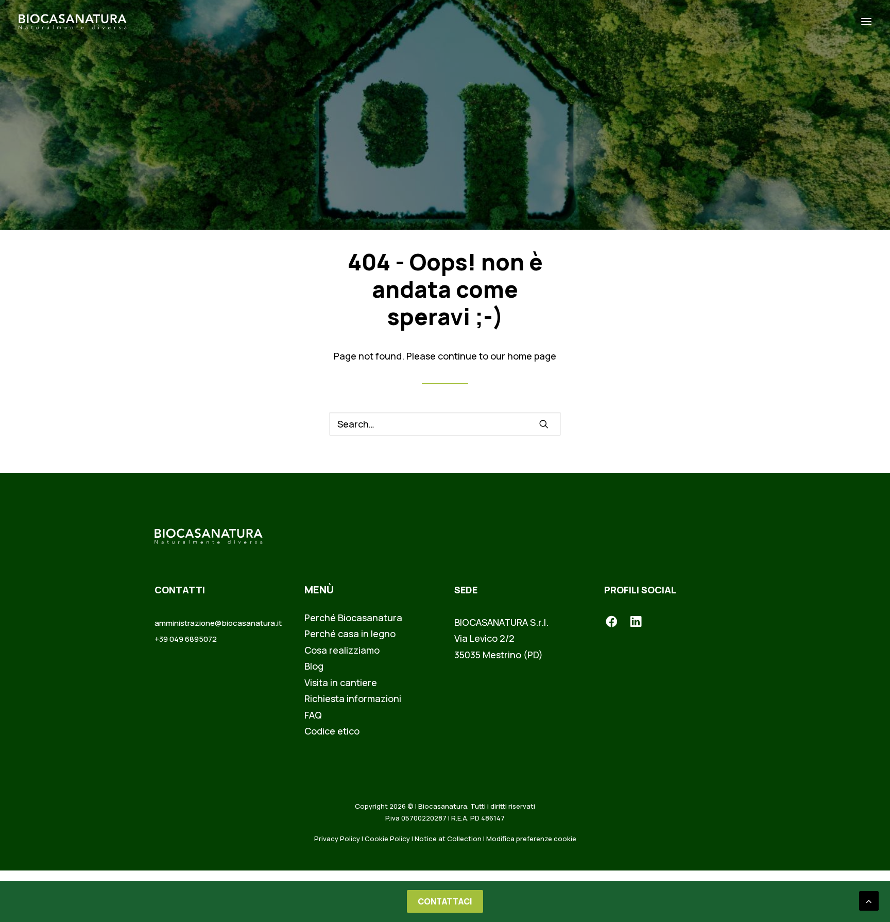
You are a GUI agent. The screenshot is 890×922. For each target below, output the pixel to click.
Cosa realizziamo (342, 650)
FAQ (313, 715)
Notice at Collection (448, 838)
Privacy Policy (337, 838)
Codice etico (332, 731)
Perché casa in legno (350, 633)
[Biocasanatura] (73, 21)
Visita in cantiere (340, 682)
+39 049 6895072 (186, 639)
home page (531, 356)
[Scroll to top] (869, 900)
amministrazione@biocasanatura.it (218, 623)
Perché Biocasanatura (353, 617)
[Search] (445, 424)
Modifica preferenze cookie (531, 838)
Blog (313, 666)
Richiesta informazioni (352, 698)
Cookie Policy (387, 838)
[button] (866, 21)
